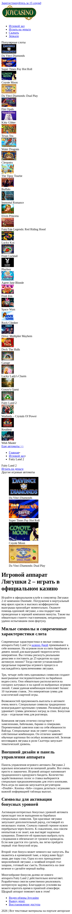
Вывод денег (17, 901)
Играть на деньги (20, 29)
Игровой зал (17, 26)
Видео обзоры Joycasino (24, 897)
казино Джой (40, 645)
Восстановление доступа (24, 904)
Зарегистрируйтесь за (21, 3)
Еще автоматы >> (12, 446)
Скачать (14, 32)
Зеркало (14, 36)
